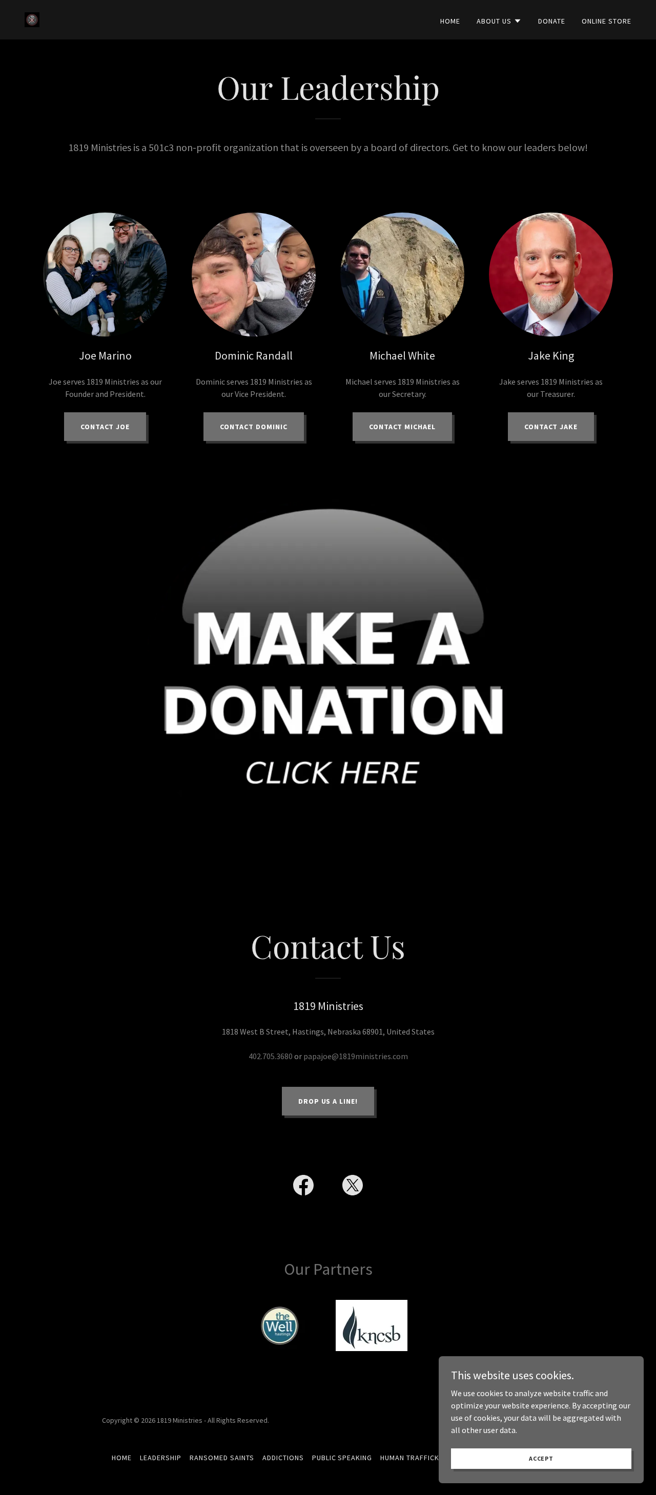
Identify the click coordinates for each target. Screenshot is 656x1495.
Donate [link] (551, 21)
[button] (499, 21)
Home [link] (450, 21)
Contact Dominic (254, 426)
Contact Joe (105, 426)
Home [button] (122, 1457)
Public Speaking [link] (342, 1457)
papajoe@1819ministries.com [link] (355, 1056)
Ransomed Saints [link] (222, 1457)
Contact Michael (402, 426)
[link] (32, 18)
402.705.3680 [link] (271, 1056)
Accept (541, 1458)
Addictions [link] (283, 1457)
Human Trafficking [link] (415, 1457)
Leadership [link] (160, 1457)
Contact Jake (551, 426)
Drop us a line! (328, 1101)
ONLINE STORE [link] (606, 21)
